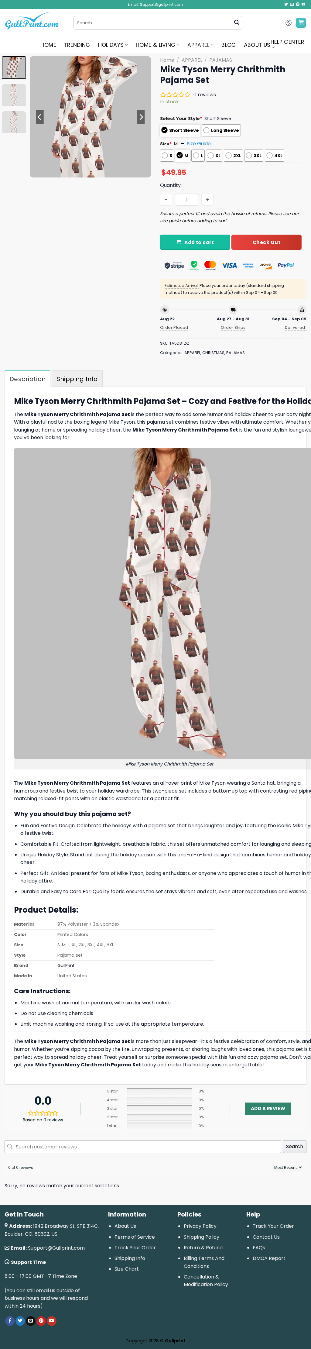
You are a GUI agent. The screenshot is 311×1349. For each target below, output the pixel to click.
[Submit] (236, 23)
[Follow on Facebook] (10, 1321)
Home (167, 60)
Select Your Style (181, 118)
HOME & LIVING (156, 45)
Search (294, 1146)
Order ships (233, 327)
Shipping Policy (201, 1237)
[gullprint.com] (34, 22)
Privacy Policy (200, 1226)
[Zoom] (38, 170)
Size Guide (199, 143)
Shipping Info (129, 1258)
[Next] (140, 117)
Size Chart (126, 1268)
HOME (48, 45)
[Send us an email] (292, 4)
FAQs (259, 1247)
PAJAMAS (220, 60)
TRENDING (77, 45)
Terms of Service (134, 1237)
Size (166, 144)
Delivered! (295, 327)
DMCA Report (269, 1258)
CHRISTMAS (213, 352)
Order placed (174, 327)
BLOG (228, 45)
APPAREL (198, 45)
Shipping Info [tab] (77, 379)
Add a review (268, 1108)
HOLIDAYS (111, 45)
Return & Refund (203, 1247)
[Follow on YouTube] (303, 4)
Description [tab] (27, 379)
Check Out (266, 242)
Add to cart (199, 242)
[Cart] (301, 23)
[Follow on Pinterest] (297, 4)
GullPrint (66, 965)
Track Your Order (135, 1247)
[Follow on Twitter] (286, 4)
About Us (125, 1226)
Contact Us (266, 1237)
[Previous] (40, 117)
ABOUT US (257, 45)
